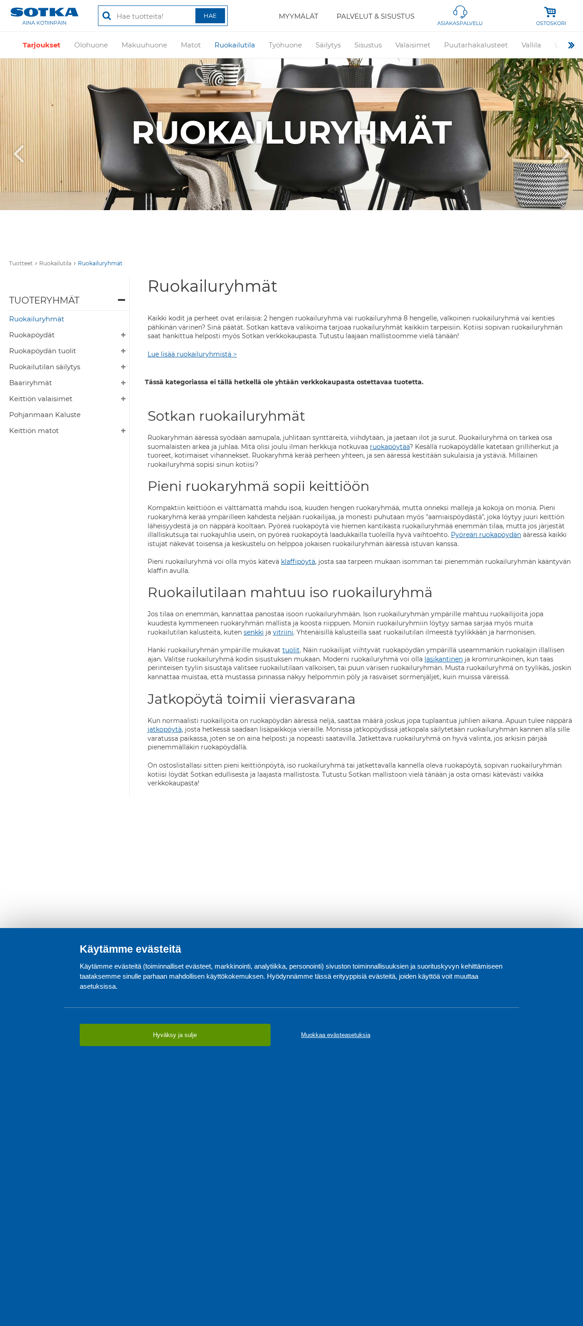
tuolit (291, 650)
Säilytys (328, 45)
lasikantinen (443, 659)
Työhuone (285, 45)
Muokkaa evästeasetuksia (335, 1035)
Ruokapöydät (32, 334)
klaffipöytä (298, 561)
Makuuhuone (144, 45)
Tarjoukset (42, 45)
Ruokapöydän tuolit (42, 350)
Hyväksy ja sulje (175, 1035)
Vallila (531, 45)
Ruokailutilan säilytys (44, 366)
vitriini (283, 632)
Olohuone (91, 45)
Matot (191, 45)
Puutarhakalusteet (476, 45)
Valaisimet (412, 45)
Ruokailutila (235, 45)
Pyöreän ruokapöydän (486, 535)
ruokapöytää (389, 447)
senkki (254, 632)
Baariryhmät (30, 382)
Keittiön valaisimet (40, 398)
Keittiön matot (34, 430)
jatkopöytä (165, 729)
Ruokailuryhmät (100, 263)
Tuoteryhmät (44, 300)
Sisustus (368, 45)
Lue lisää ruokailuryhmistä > (192, 354)
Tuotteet (21, 263)
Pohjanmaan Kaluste (45, 414)
